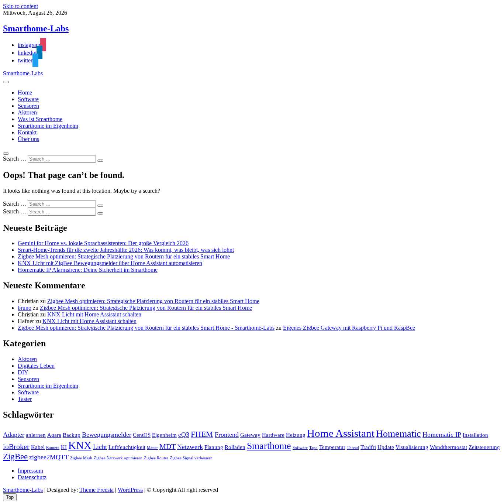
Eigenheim (164, 435)
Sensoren (28, 106)
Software (28, 99)
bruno (24, 308)
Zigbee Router (156, 458)
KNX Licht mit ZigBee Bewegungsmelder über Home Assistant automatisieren (110, 263)
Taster (25, 399)
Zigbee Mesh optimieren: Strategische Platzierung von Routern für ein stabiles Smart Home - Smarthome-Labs (146, 328)
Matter (152, 448)
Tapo (313, 448)
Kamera (52, 448)
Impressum (30, 470)
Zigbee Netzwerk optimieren (118, 458)
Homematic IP (441, 434)
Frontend (227, 434)
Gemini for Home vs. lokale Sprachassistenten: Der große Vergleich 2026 (103, 243)
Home (25, 92)
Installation (475, 435)
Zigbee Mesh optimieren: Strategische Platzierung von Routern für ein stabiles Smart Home (124, 256)
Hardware (273, 435)
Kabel (38, 447)
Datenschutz (32, 477)
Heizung (295, 435)
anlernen (36, 435)
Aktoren (27, 112)
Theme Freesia (96, 490)
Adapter (13, 434)
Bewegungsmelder (106, 434)
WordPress (130, 490)
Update (385, 447)
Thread (353, 448)
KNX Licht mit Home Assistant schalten (94, 314)
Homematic (398, 433)
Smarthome (269, 445)
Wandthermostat (448, 447)
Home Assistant (340, 433)
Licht (100, 446)
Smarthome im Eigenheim (48, 126)
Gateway (250, 435)
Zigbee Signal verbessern (191, 458)
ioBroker (16, 446)
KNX (80, 445)
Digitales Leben (36, 366)
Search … (14, 158)
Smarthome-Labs (36, 28)
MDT (167, 446)
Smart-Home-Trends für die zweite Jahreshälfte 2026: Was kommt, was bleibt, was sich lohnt (126, 250)
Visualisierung (412, 447)
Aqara (54, 435)
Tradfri (368, 447)
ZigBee (15, 456)
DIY (23, 372)
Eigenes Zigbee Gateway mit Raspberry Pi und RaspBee (349, 328)
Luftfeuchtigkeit (126, 447)
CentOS (142, 435)
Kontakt (27, 132)
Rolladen (235, 447)
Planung (213, 447)
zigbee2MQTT (49, 457)
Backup (71, 435)
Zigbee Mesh (81, 458)
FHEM (202, 434)
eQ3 (183, 434)
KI (64, 447)
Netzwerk (190, 446)
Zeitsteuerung (484, 447)
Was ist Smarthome (40, 119)
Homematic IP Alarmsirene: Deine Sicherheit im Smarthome (88, 270)
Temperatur (332, 447)
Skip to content (20, 6)
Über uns (28, 139)
